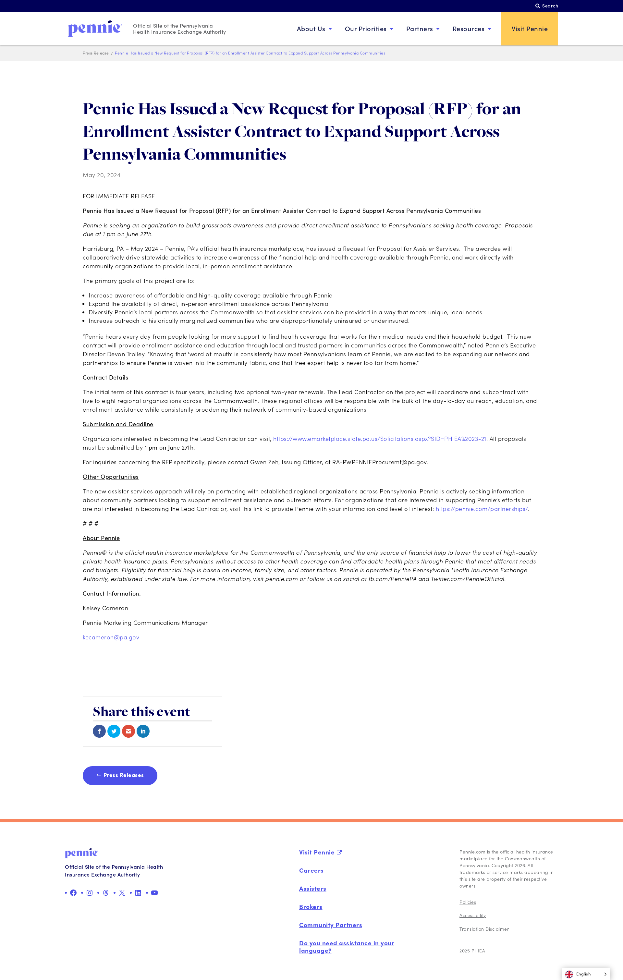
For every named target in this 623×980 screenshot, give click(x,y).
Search (550, 6)
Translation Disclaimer (484, 929)
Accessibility (472, 915)
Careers (311, 870)
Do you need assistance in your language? (346, 946)
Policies (467, 902)
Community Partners (330, 924)
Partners (419, 28)
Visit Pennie (530, 28)
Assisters (312, 888)
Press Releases (124, 774)
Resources (469, 28)
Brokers (311, 906)
